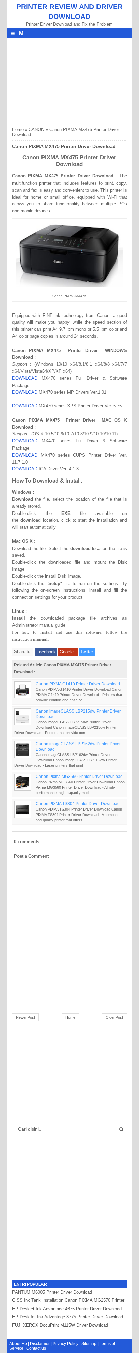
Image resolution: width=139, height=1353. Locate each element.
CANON (36, 129)
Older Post (114, 1017)
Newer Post (25, 1017)
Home (18, 129)
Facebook (46, 651)
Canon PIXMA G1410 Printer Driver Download (78, 684)
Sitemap (88, 1343)
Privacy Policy (65, 1343)
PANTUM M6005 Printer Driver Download (52, 1292)
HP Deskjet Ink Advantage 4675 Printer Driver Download (67, 1308)
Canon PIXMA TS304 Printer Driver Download (78, 803)
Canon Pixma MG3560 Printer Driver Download (79, 776)
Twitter (86, 651)
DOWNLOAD (24, 378)
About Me (18, 1343)
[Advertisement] (62, 80)
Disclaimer (40, 1343)
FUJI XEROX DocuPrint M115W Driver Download (60, 1325)
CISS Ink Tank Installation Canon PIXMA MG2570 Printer (68, 1300)
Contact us (36, 1348)
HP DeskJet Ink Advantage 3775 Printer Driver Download (67, 1316)
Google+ (68, 651)
